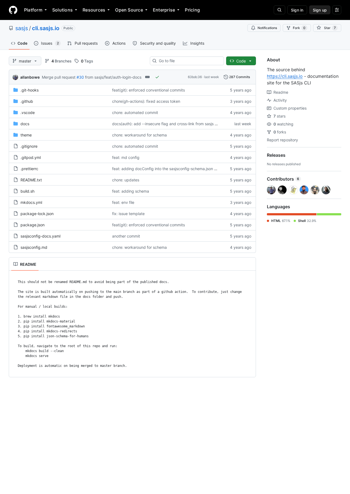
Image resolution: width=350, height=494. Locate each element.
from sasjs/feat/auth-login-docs (113, 77)
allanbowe (30, 77)
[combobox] (189, 61)
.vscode (28, 112)
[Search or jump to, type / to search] (279, 9)
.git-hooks (30, 90)
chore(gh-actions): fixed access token (146, 101)
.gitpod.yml (31, 157)
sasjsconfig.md (34, 247)
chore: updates (125, 180)
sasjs (21, 28)
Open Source (129, 10)
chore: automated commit (135, 112)
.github (27, 101)
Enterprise (164, 10)
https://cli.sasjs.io (285, 76)
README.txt (31, 180)
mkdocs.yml (31, 202)
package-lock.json (37, 213)
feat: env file (123, 202)
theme (26, 135)
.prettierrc (29, 168)
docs (25, 123)
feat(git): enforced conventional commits (148, 90)
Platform (33, 10)
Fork (299, 28)
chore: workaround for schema (139, 135)
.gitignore (29, 146)
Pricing (192, 10)
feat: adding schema (130, 191)
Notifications (267, 28)
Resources (94, 10)
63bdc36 (195, 77)
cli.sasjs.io (45, 28)
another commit (126, 236)
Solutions (62, 10)
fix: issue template (128, 213)
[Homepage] (13, 9)
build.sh (27, 191)
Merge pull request (58, 77)
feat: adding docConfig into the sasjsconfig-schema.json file (165, 168)
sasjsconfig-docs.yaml (40, 236)
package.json (33, 224)
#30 (80, 77)
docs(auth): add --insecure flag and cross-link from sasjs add (167, 123)
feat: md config (125, 157)
